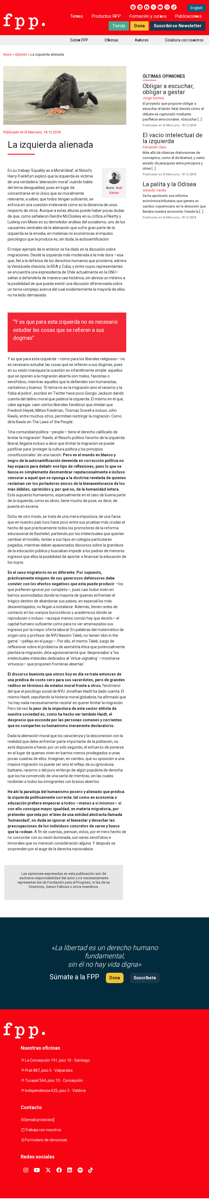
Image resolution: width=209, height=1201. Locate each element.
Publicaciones (188, 16)
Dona (139, 25)
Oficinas (111, 40)
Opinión (21, 54)
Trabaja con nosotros (43, 1130)
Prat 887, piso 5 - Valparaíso (49, 1070)
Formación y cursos (148, 16)
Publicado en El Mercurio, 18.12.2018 (31, 132)
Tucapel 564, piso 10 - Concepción (54, 1080)
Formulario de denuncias (46, 1140)
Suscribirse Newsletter (178, 25)
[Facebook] (146, 7)
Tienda (118, 25)
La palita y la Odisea (174, 200)
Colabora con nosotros (184, 40)
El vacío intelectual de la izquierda (174, 154)
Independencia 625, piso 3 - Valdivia (55, 1090)
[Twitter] (153, 7)
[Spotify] (133, 7)
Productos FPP (106, 16)
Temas (76, 16)
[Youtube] (160, 7)
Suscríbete (145, 977)
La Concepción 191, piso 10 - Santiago (57, 1060)
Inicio (7, 54)
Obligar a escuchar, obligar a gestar (174, 105)
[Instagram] (167, 7)
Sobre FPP (79, 40)
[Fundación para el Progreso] (24, 21)
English (196, 8)
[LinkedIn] (140, 7)
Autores (142, 40)
